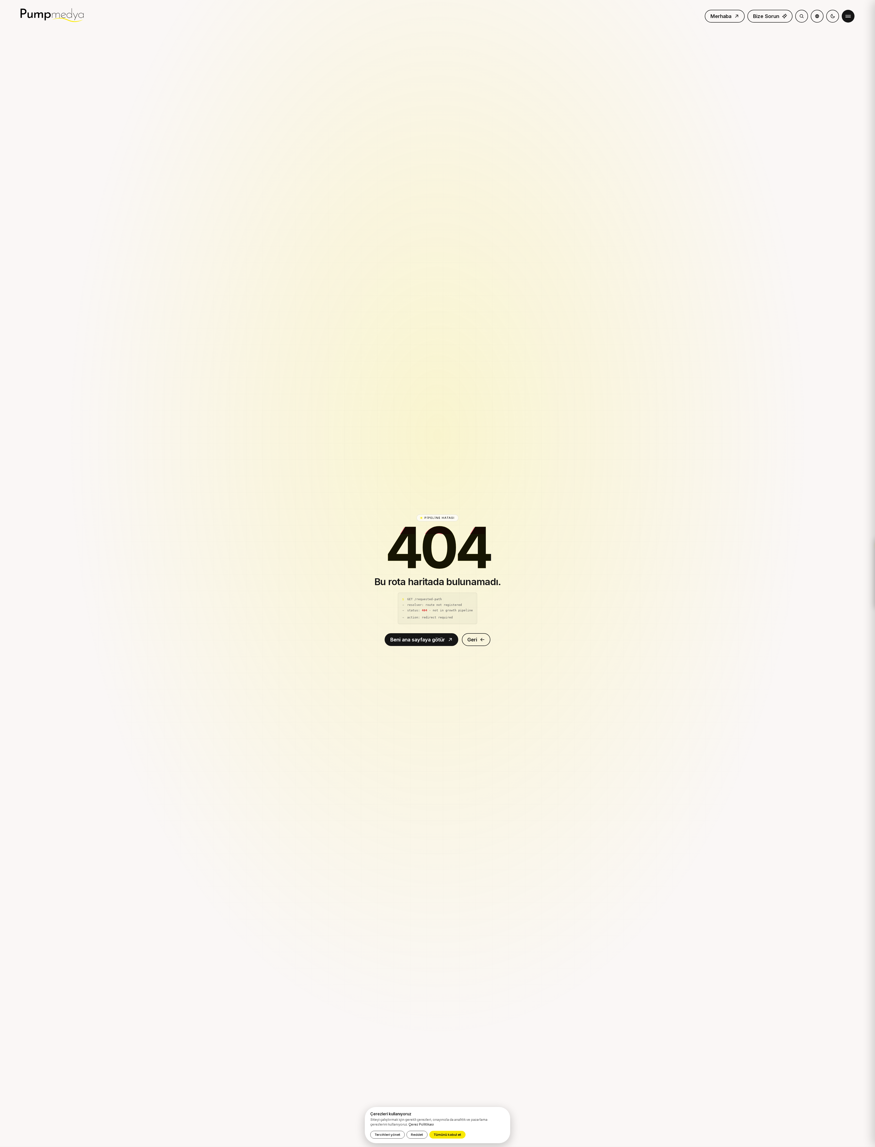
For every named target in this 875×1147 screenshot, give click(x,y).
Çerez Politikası (421, 1124)
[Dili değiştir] (817, 16)
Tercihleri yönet (387, 1135)
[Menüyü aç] (848, 16)
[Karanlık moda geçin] (832, 16)
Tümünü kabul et (447, 1135)
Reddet (417, 1135)
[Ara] (801, 16)
